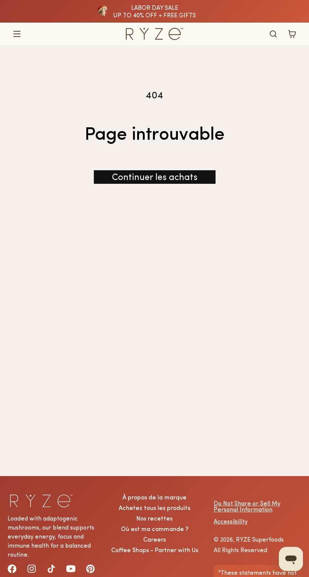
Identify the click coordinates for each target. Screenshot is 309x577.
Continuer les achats (154, 177)
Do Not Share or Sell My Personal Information (247, 506)
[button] (17, 34)
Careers (154, 539)
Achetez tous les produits (154, 508)
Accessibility (231, 521)
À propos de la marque (154, 497)
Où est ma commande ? (154, 529)
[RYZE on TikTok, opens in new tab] (51, 568)
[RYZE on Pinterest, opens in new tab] (90, 568)
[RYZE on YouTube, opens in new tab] (70, 568)
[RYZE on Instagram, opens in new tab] (31, 568)
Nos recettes (154, 518)
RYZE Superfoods (260, 539)
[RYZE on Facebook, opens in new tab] (12, 568)
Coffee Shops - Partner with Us (154, 550)
